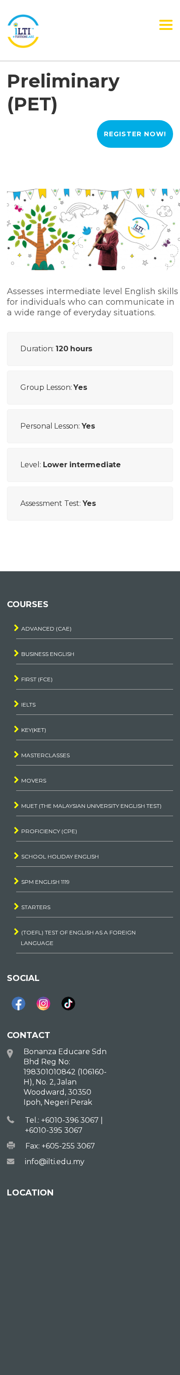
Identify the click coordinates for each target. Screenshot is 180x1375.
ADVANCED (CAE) (46, 628)
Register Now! (135, 134)
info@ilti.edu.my (54, 1161)
